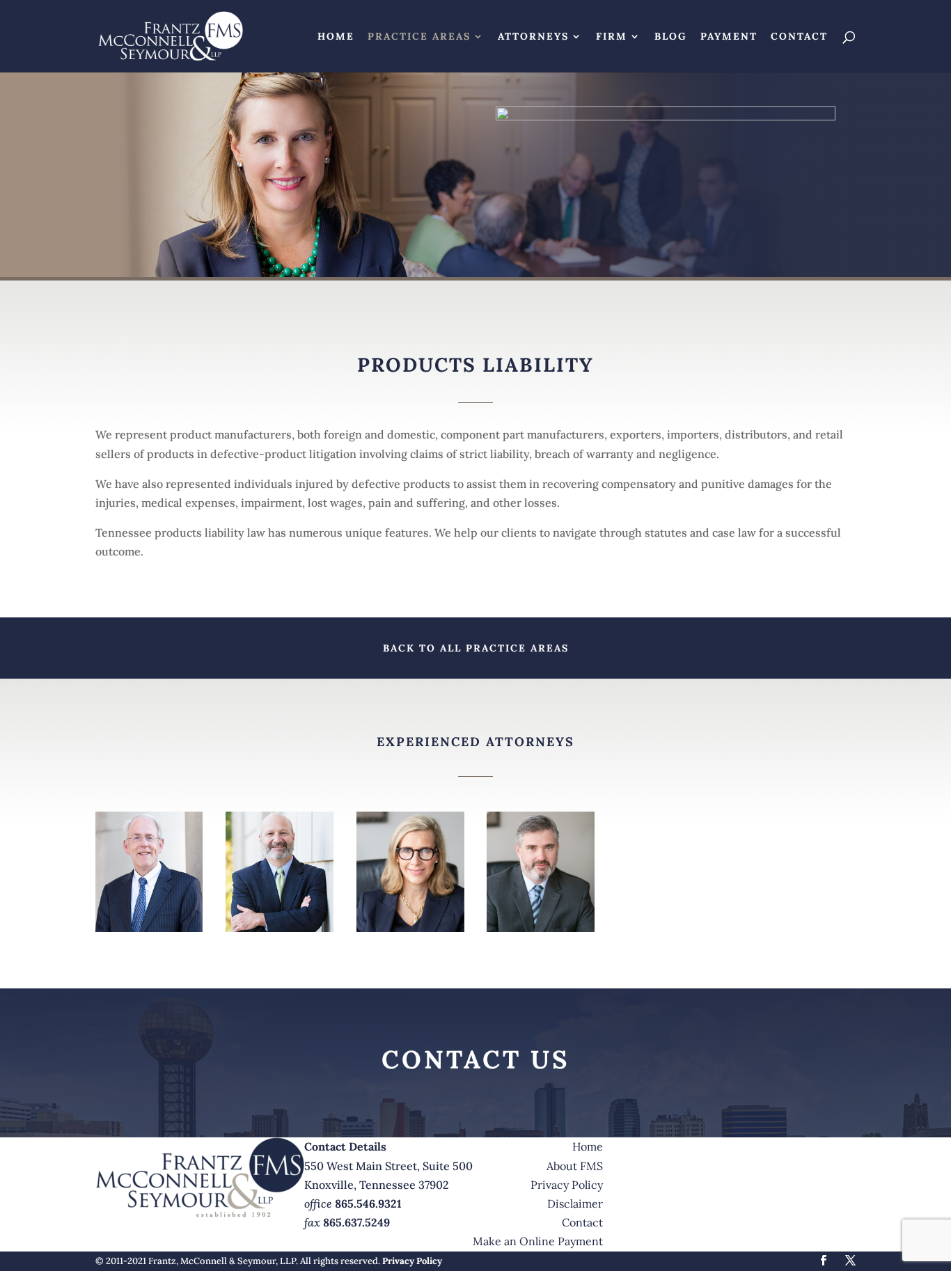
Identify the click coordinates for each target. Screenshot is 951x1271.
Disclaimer (575, 1203)
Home (335, 36)
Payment (728, 36)
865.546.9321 (368, 1203)
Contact (799, 36)
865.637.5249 (356, 1222)
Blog (670, 36)
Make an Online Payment (538, 1241)
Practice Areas (419, 36)
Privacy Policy (566, 1185)
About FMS (575, 1166)
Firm (611, 36)
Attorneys (533, 36)
